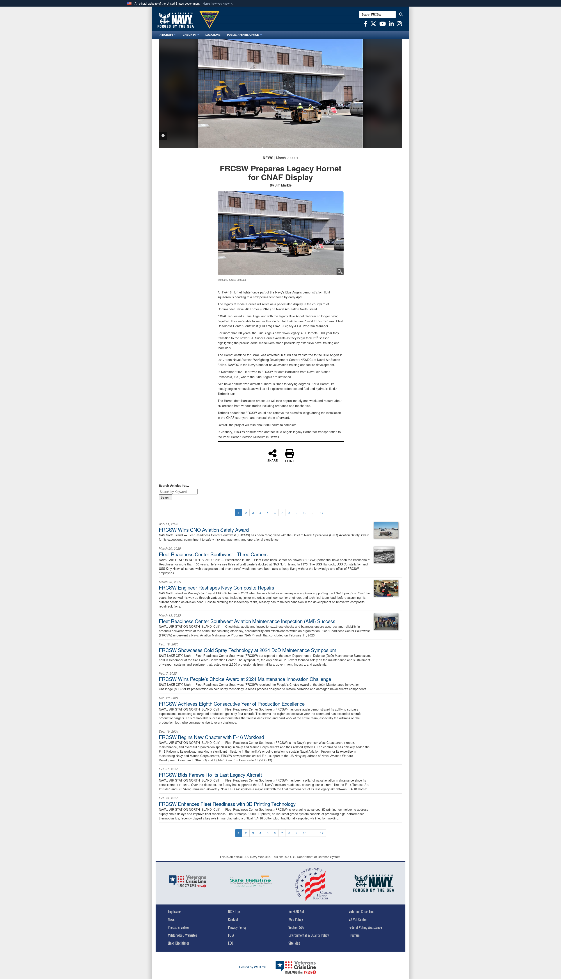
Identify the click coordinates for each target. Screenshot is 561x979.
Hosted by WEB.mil (252, 967)
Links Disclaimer (178, 943)
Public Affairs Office (243, 35)
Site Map (294, 943)
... (313, 512)
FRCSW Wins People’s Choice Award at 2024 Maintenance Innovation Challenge (245, 678)
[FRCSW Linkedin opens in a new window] (391, 24)
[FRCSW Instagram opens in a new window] (399, 24)
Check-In (189, 35)
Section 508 (296, 927)
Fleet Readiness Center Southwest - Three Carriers (213, 554)
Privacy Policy (237, 927)
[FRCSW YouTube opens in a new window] (382, 24)
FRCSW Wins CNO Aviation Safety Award (204, 529)
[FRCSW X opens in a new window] (373, 24)
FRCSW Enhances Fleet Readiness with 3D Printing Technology (227, 803)
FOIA (231, 935)
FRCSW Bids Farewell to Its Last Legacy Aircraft (210, 774)
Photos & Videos (178, 927)
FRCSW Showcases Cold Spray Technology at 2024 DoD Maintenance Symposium (247, 649)
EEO (230, 943)
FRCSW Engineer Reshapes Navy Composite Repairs (216, 587)
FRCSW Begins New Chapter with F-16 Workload (211, 736)
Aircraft (166, 35)
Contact (233, 919)
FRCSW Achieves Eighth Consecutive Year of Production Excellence (232, 703)
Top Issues (174, 911)
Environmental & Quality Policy (308, 935)
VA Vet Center (358, 919)
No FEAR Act (296, 911)
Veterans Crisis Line (361, 911)
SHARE (272, 460)
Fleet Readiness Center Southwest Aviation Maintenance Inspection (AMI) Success (247, 620)
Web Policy (295, 919)
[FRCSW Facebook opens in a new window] (365, 24)
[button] (218, 3)
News (171, 919)
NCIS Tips (234, 911)
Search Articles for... (174, 485)
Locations (212, 35)
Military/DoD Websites (182, 935)
